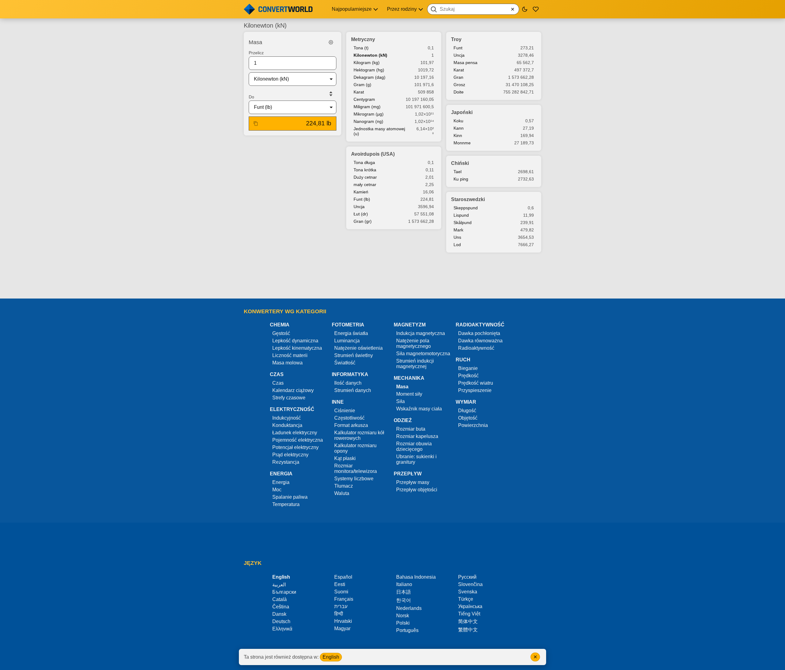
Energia (280, 482)
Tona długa (364, 162)
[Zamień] (330, 93)
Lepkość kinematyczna (297, 348)
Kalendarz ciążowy (293, 390)
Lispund (461, 215)
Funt (458, 47)
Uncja (359, 206)
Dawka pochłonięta (479, 333)
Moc (276, 489)
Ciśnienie (344, 410)
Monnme (462, 142)
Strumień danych (352, 390)
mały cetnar (365, 184)
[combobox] (473, 9)
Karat (359, 91)
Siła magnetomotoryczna (423, 353)
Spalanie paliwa (290, 497)
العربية (279, 584)
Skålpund (463, 222)
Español (343, 577)
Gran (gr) (363, 221)
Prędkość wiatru (475, 383)
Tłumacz (343, 486)
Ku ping (461, 179)
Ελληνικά (282, 628)
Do (251, 96)
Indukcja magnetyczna (420, 333)
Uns (457, 237)
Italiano (404, 584)
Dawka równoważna (480, 340)
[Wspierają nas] (535, 9)
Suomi (341, 591)
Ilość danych (348, 383)
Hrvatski (343, 621)
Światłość (344, 362)
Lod (457, 244)
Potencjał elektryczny (295, 447)
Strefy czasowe (288, 397)
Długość (467, 410)
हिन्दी (338, 613)
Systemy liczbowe (353, 478)
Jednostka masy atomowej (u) (379, 131)
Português (407, 630)
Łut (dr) (361, 213)
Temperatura (286, 504)
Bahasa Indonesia (416, 577)
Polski (403, 623)
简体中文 (468, 621)
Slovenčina (470, 584)
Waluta (341, 493)
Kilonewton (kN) (370, 55)
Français (343, 599)
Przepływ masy (412, 482)
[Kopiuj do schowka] (255, 123)
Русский (467, 577)
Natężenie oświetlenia (358, 348)
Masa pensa (465, 62)
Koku (458, 120)
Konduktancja (287, 425)
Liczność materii (290, 355)
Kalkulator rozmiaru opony (355, 448)
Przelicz (256, 52)
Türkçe (465, 599)
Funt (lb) (362, 199)
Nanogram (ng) (368, 121)
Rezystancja (285, 462)
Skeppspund (466, 207)
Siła (400, 401)
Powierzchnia (473, 425)
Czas (278, 383)
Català (279, 599)
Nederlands (409, 608)
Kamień (361, 191)
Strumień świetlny (353, 355)
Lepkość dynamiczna (295, 340)
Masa (402, 386)
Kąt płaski (345, 458)
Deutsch (281, 621)
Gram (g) (362, 84)
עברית (340, 606)
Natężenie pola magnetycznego (413, 343)
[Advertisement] (392, 276)
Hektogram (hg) (369, 69)
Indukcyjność (286, 418)
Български (284, 592)
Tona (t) (361, 47)
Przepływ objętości (416, 489)
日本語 (403, 592)
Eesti (339, 584)
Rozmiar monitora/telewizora (355, 468)
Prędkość (468, 375)
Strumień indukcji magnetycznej (415, 363)
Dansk (279, 614)
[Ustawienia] (330, 42)
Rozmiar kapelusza (417, 436)
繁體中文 (468, 629)
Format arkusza (351, 425)
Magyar (342, 628)
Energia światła (351, 333)
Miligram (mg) (367, 106)
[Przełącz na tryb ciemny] (524, 9)
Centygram (364, 99)
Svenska (467, 591)
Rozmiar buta (410, 429)
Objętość (467, 418)
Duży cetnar (365, 177)
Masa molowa (287, 362)
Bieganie (468, 368)
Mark (458, 229)
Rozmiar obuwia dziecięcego (414, 446)
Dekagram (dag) (369, 77)
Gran (458, 77)
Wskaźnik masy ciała (419, 408)
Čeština (280, 606)
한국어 (403, 600)
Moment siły (409, 394)
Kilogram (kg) (367, 62)
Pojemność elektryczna (297, 440)
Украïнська (470, 606)
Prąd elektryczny (290, 454)
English (331, 657)
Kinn (458, 135)
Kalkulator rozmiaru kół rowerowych (359, 435)
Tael (457, 171)
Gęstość (281, 333)
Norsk (402, 615)
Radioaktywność (476, 348)
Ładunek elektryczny (294, 432)
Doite (459, 91)
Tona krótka (365, 169)
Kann (459, 128)
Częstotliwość (349, 418)
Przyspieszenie (475, 390)
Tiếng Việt (469, 613)
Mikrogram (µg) (369, 114)
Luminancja (347, 340)
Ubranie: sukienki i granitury (416, 459)
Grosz (459, 84)
